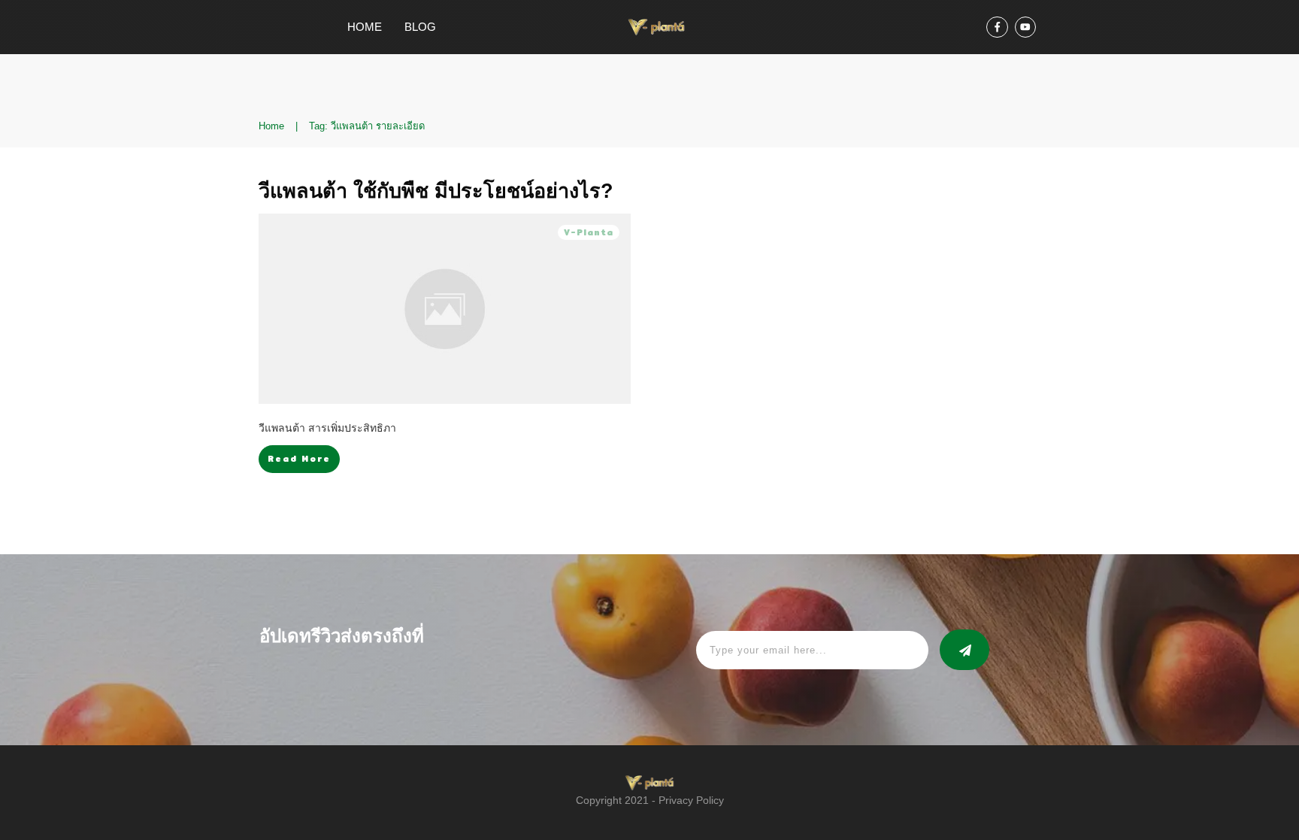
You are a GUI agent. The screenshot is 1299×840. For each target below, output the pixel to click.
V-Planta (588, 232)
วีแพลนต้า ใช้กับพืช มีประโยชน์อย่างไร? (436, 191)
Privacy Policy (691, 800)
